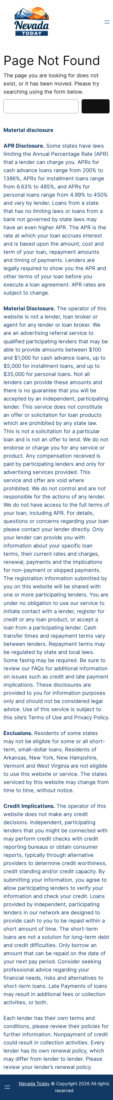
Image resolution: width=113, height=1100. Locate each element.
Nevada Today (34, 1083)
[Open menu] (107, 22)
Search (96, 106)
